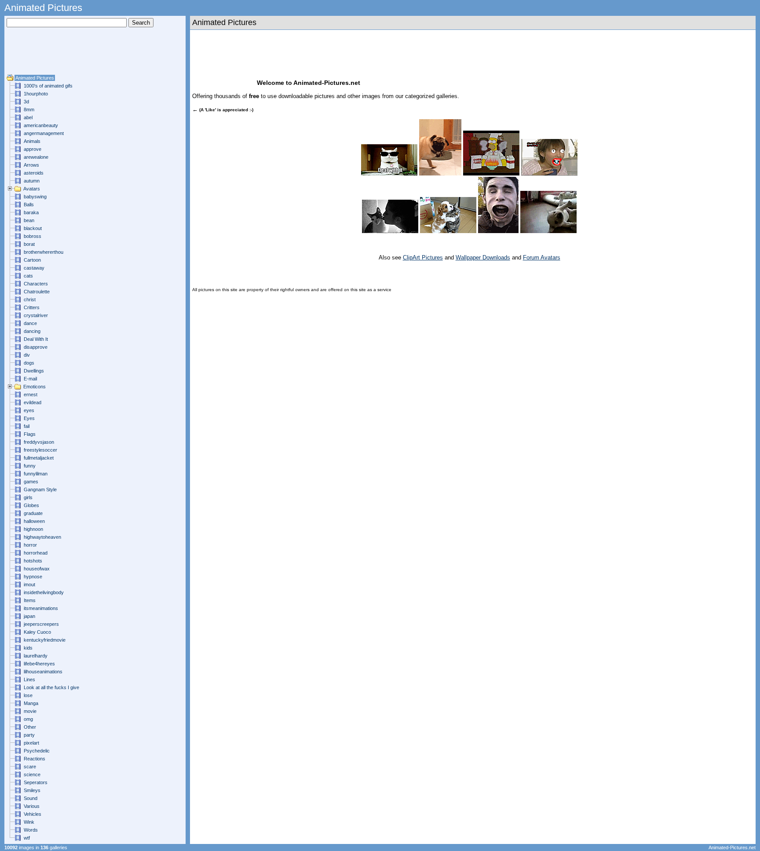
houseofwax (37, 568)
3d (26, 101)
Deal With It (36, 339)
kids (28, 647)
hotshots (33, 560)
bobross (32, 236)
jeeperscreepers (41, 624)
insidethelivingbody (44, 592)
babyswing (35, 196)
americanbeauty (41, 125)
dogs (29, 362)
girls (28, 497)
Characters (36, 283)
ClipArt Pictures (423, 257)
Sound (30, 798)
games (31, 481)
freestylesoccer (40, 450)
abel (28, 117)
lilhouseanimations (43, 671)
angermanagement (44, 133)
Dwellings (34, 370)
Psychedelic (37, 750)
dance (30, 323)
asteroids (34, 172)
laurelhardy (36, 655)
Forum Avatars (541, 257)
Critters (32, 307)
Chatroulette (37, 291)
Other (30, 727)
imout (29, 584)
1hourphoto (36, 93)
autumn (32, 180)
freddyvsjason (39, 442)
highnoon (33, 529)
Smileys (32, 790)
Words (31, 830)
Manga (31, 703)
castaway (34, 267)
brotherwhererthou (43, 252)
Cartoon (32, 260)
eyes (29, 410)
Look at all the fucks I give (51, 687)
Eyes (29, 418)
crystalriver (36, 315)
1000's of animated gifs (48, 85)
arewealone (36, 157)
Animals (32, 141)
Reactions (34, 758)
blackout (33, 228)
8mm (29, 109)
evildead (32, 402)
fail (26, 426)
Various (32, 806)
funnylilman (36, 473)
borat (29, 244)
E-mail (30, 378)
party (29, 735)
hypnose (33, 576)
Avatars (31, 188)
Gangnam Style (40, 489)
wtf (27, 837)
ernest (30, 394)
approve (32, 149)
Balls (29, 204)
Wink (29, 822)
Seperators (36, 782)
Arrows (31, 165)
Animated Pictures (34, 77)
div (27, 355)
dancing (32, 331)
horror (30, 545)
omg (28, 719)
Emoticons (34, 386)
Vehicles (32, 814)
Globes (31, 505)
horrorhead (36, 552)
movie (30, 711)
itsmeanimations (41, 608)
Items (30, 600)
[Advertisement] (33, 54)
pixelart (31, 742)
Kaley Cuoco (37, 632)
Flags (30, 434)
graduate (33, 513)
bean (29, 220)
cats (28, 275)
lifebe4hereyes (39, 663)
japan (29, 616)
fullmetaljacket (39, 457)
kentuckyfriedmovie (45, 640)
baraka (31, 212)
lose (28, 695)
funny (30, 465)
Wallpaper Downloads (483, 257)
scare (30, 766)
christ (30, 299)
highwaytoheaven (42, 537)
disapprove (36, 347)
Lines (29, 679)
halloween (34, 521)
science (32, 774)
